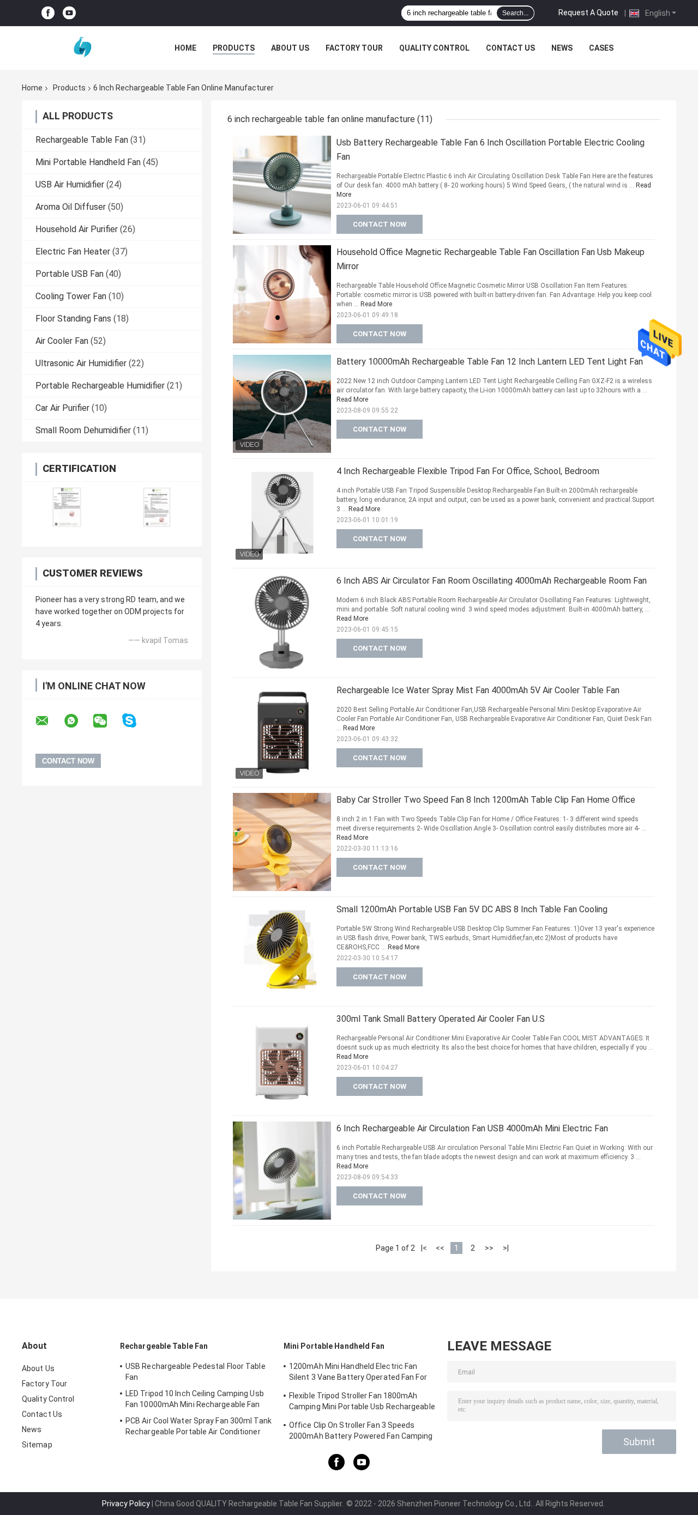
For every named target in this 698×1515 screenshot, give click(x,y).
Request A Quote (588, 12)
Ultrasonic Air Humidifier (81, 363)
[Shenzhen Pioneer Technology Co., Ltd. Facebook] (48, 13)
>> (489, 1248)
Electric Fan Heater (72, 251)
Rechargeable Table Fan (81, 140)
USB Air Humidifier (69, 184)
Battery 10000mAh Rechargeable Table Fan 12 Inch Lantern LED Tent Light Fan (489, 361)
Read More (376, 304)
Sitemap (37, 1444)
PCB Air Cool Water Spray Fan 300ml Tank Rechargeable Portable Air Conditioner (198, 1426)
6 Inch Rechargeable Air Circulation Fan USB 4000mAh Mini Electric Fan (472, 1128)
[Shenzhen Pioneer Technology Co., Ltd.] (82, 48)
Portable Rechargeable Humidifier (100, 385)
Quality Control (434, 48)
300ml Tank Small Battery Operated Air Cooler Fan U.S (440, 1019)
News (562, 48)
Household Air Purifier (76, 229)
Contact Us (510, 48)
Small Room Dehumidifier (83, 430)
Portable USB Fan (69, 274)
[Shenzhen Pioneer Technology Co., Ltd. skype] (136, 720)
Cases (601, 48)
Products (234, 48)
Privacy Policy (126, 1503)
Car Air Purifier (62, 408)
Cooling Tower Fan (70, 296)
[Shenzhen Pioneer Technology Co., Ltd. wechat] (107, 721)
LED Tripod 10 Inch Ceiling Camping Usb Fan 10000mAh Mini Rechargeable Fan (194, 1399)
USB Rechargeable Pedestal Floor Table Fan (195, 1371)
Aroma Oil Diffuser (70, 207)
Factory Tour (354, 48)
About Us (290, 48)
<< (440, 1248)
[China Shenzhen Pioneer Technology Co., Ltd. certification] (67, 507)
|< (424, 1248)
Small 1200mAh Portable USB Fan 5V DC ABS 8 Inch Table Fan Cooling (471, 909)
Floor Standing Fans (73, 318)
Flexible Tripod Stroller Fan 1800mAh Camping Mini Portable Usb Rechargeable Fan (362, 1402)
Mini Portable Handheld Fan (88, 162)
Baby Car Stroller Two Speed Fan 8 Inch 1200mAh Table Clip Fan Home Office (485, 800)
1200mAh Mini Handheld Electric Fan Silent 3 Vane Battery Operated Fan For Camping (358, 1373)
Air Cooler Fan (61, 341)
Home (185, 48)
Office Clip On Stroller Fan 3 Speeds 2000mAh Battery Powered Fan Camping (361, 1430)
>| (506, 1248)
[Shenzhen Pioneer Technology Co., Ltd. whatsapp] (78, 721)
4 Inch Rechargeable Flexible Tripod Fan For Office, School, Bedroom (467, 471)
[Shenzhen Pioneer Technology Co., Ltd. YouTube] (69, 13)
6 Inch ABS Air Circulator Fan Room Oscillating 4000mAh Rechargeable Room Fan (491, 580)
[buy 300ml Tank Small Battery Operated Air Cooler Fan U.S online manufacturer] (282, 1061)
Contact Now (379, 224)
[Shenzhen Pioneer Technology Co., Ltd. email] (49, 721)
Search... (515, 13)
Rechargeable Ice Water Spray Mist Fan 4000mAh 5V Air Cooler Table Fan (477, 690)
